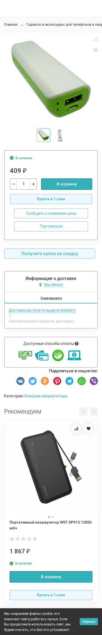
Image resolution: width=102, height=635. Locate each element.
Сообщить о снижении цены (51, 213)
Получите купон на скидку (49, 253)
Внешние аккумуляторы (45, 396)
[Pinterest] (57, 381)
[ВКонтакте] (20, 381)
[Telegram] (69, 381)
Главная (10, 24)
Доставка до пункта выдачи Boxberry (42, 310)
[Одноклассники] (45, 381)
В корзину (67, 184)
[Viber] (94, 381)
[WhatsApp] (82, 381)
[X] (33, 381)
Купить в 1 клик (51, 199)
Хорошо (88, 621)
